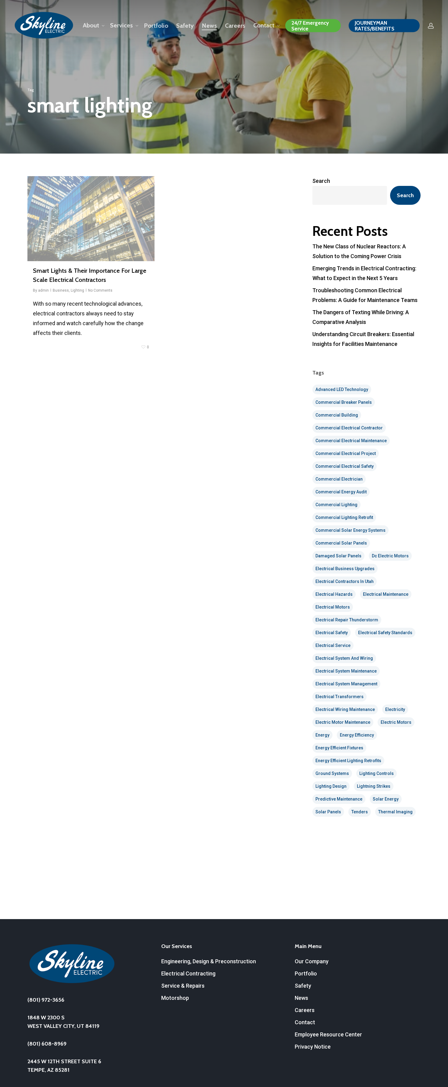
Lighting (77, 290)
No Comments (100, 290)
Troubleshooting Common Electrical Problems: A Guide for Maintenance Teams (365, 295)
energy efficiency (357, 735)
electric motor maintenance (342, 722)
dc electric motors (390, 555)
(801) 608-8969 (46, 1043)
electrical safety (331, 632)
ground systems (332, 773)
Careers (305, 1010)
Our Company (312, 961)
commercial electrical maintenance (351, 440)
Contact (305, 1022)
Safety (303, 985)
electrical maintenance (385, 594)
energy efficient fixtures (339, 747)
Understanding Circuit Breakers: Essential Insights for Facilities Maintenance (363, 339)
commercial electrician (339, 479)
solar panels (328, 811)
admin (43, 290)
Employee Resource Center (328, 1034)
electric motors (396, 722)
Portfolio (306, 973)
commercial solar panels (341, 543)
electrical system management (346, 683)
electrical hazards (334, 594)
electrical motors (332, 607)
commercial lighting (336, 504)
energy (322, 735)
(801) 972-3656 (45, 999)
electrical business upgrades (345, 568)
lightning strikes (373, 786)
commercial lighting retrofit (344, 517)
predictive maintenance (338, 799)
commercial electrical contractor (349, 427)
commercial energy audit (341, 491)
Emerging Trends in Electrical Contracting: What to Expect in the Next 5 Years (364, 273)
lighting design (331, 786)
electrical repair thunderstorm (346, 619)
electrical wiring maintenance (345, 709)
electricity (395, 709)
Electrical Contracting (188, 973)
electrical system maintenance (346, 671)
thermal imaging (395, 811)
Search (321, 181)
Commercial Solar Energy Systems (350, 530)
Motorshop (175, 998)
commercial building (336, 415)
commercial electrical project (345, 453)
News (301, 998)
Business (61, 290)
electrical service (332, 645)
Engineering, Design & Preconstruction (208, 961)
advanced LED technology (341, 389)
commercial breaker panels (343, 402)
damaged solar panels (338, 555)
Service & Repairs (182, 985)
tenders (359, 811)
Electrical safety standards (385, 632)
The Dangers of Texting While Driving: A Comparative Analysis (360, 317)
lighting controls (376, 773)
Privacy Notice (313, 1046)
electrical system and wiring (344, 658)
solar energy (386, 799)
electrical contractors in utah (344, 581)
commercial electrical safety (344, 466)
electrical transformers (339, 696)
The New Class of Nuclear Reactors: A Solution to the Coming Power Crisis (359, 251)
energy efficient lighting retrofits (348, 760)
